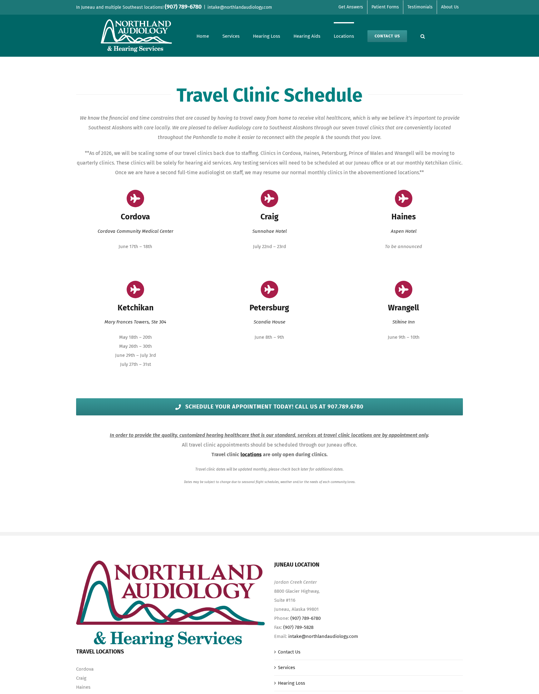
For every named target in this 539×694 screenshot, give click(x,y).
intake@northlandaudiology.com (239, 7)
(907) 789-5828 (298, 627)
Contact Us (289, 652)
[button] (422, 35)
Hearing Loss (291, 683)
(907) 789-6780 (305, 618)
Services (286, 667)
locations (251, 454)
